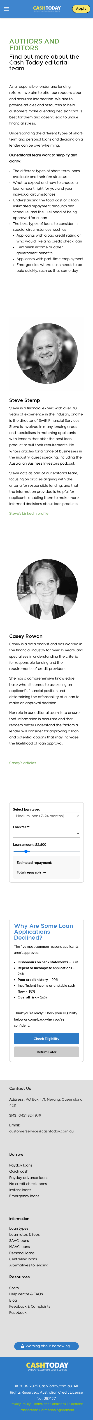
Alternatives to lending (28, 1265)
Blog (13, 1300)
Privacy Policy (20, 1404)
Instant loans (20, 1190)
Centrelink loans (23, 1259)
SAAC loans (19, 1240)
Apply (81, 8)
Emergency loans (24, 1196)
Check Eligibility (46, 1038)
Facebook (18, 1312)
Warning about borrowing (48, 1346)
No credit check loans (28, 1184)
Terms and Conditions (50, 1404)
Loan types (18, 1228)
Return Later (46, 1052)
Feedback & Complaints (29, 1306)
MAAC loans (19, 1247)
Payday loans (20, 1165)
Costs (14, 1288)
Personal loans (22, 1253)
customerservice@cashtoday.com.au (41, 1131)
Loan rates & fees (24, 1234)
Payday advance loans (29, 1178)
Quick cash (18, 1171)
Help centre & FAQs (26, 1294)
